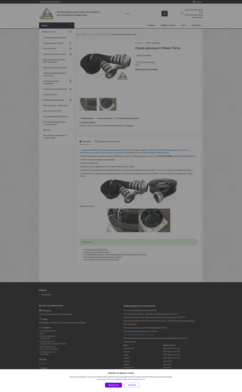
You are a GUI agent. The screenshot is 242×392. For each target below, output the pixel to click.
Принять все (113, 385)
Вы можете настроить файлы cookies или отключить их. (120, 379)
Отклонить (132, 385)
